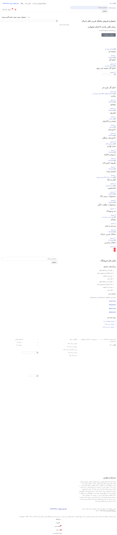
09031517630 (112, 308)
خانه (29, 17)
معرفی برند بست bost (108, 327)
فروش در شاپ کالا (72, 346)
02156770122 (112, 301)
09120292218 (112, 304)
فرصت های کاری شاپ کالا (70, 349)
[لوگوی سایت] (113, 3)
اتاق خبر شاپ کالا (72, 343)
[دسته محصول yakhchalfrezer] (58, 150)
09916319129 (112, 312)
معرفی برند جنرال (109, 324)
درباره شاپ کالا (73, 355)
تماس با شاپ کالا (72, 352)
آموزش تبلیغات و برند (108, 321)
